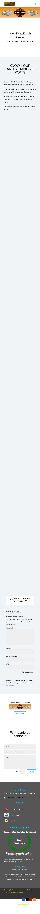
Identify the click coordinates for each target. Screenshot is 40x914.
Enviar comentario (28, 672)
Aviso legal (7, 890)
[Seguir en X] (27, 899)
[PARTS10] (20, 524)
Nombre (9, 648)
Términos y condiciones (19, 890)
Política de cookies (17, 892)
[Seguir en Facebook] (23, 899)
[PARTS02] (20, 177)
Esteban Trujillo (23, 904)
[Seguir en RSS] (34, 899)
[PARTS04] (20, 261)
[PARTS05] (14, 304)
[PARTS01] (20, 137)
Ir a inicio (20, 714)
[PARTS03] (20, 219)
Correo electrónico (12, 656)
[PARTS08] (20, 439)
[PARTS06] (15, 350)
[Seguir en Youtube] (30, 899)
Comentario (10, 628)
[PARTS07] (15, 396)
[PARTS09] (20, 482)
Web (7, 664)
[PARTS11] (20, 561)
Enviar (31, 772)
